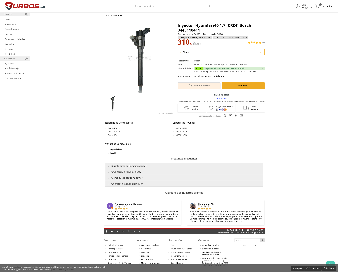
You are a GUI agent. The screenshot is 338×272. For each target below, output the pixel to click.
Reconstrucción (12, 29)
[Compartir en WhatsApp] (225, 115)
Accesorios (144, 240)
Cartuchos (9, 49)
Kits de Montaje (12, 68)
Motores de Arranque (14, 73)
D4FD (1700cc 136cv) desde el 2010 (195, 37)
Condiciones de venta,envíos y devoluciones (212, 253)
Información (174, 240)
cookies (17, 267)
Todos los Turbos (115, 245)
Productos (110, 240)
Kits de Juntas (11, 54)
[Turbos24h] (25, 6)
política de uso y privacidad (63, 269)
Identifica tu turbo (179, 256)
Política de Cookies (179, 259)
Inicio (106, 15)
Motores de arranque (150, 263)
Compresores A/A (13, 78)
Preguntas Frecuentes (180, 252)
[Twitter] (112, 231)
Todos (7, 19)
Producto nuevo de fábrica (209, 76)
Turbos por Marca (115, 249)
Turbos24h (252, 246)
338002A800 (181, 131)
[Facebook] (106, 231)
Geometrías (10, 44)
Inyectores (9, 63)
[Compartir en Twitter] (231, 115)
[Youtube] (134, 231)
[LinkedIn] (117, 231)
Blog (173, 245)
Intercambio (10, 24)
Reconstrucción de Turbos (119, 263)
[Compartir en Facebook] (236, 115)
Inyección (145, 252)
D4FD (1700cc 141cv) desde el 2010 (230, 37)
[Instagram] (123, 231)
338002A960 (181, 135)
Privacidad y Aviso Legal (181, 249)
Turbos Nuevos (114, 252)
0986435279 (181, 128)
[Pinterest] (128, 231)
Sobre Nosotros (177, 263)
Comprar (242, 85)
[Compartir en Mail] (241, 115)
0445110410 (114, 131)
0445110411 (114, 135)
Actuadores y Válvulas (15, 39)
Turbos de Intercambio (118, 256)
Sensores (145, 256)
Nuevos (8, 34)
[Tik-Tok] (139, 231)
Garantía (203, 240)
